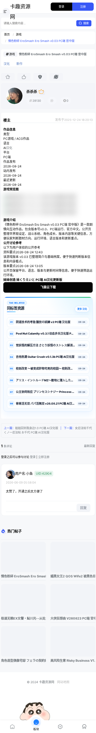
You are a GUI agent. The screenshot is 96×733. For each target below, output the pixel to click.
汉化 (7, 64)
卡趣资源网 (20, 12)
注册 (83, 6)
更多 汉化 (82, 308)
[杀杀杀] (14, 96)
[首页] (12, 726)
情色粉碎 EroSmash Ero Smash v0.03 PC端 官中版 (41, 41)
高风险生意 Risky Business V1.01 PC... (72, 660)
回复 (83, 508)
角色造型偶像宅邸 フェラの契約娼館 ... (23, 660)
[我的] (84, 726)
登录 (61, 6)
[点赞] (24, 77)
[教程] (60, 726)
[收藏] (8, 77)
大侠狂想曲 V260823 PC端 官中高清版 (72, 618)
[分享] (56, 77)
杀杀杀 (31, 91)
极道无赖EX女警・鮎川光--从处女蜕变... (23, 618)
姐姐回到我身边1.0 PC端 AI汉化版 (36, 428)
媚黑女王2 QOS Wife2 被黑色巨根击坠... (72, 576)
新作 (19, 64)
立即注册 (43, 457)
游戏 (19, 34)
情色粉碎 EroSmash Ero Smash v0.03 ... (23, 576)
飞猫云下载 (48, 287)
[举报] (40, 77)
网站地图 (63, 682)
